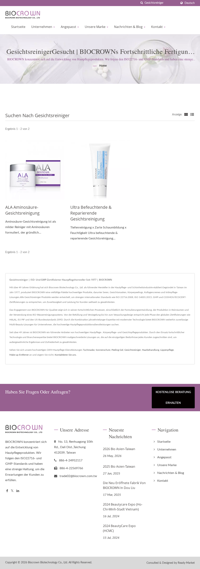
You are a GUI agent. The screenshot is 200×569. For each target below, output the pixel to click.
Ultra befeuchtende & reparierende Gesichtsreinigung (91, 213)
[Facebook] (7, 491)
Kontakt (157, 27)
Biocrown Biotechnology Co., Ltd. (48, 562)
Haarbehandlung (150, 350)
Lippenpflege (167, 350)
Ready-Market (186, 563)
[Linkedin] (17, 491)
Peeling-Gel (117, 350)
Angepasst (69, 27)
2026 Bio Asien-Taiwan (119, 449)
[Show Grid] (186, 114)
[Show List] (192, 114)
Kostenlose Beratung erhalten (173, 397)
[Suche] (142, 3)
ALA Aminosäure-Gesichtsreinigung (22, 210)
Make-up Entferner (19, 355)
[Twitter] (12, 491)
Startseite (18, 27)
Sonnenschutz (103, 350)
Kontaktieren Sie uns (65, 355)
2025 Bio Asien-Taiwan (119, 466)
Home (103, 65)
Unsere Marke (95, 27)
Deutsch (190, 3)
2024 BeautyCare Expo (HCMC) (119, 528)
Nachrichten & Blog (128, 27)
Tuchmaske (89, 350)
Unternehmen (42, 27)
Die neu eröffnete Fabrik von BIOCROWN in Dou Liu (124, 485)
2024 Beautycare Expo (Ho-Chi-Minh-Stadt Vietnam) (122, 506)
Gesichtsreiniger (132, 350)
